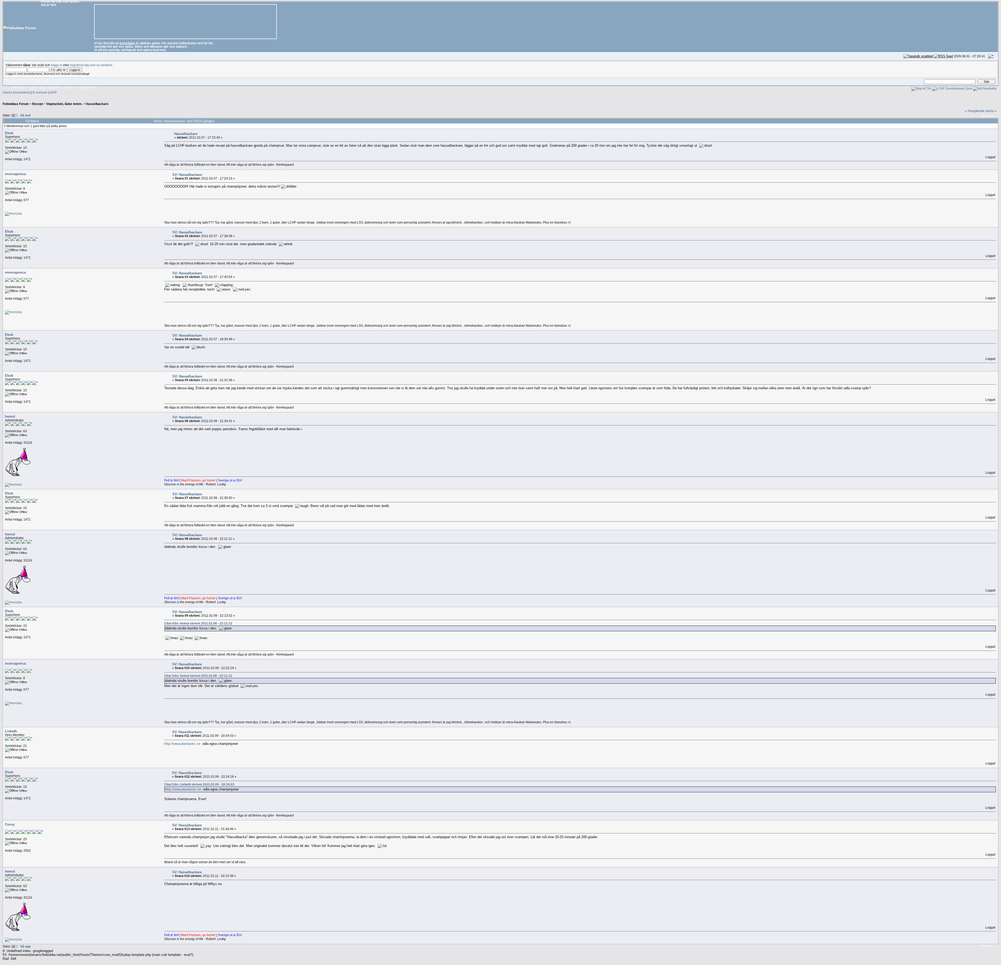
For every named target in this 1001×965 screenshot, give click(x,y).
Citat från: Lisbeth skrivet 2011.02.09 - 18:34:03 (199, 784)
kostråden (127, 43)
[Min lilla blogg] (13, 213)
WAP (53, 92)
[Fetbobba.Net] (13, 484)
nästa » (991, 111)
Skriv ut (987, 116)
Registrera (87, 87)
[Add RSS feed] (943, 56)
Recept (37, 104)
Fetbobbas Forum (16, 104)
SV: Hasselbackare (187, 175)
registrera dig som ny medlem (91, 65)
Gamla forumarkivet (16, 92)
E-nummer (40, 92)
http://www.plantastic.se (182, 744)
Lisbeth (11, 731)
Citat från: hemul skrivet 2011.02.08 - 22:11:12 (198, 623)
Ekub (9, 133)
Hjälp (33, 87)
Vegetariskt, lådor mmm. (64, 104)
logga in (56, 65)
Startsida (18, 87)
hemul (10, 416)
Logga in (70, 87)
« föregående (974, 111)
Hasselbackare (97, 104)
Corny (10, 824)
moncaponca (15, 174)
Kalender (55, 87)
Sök (42, 87)
